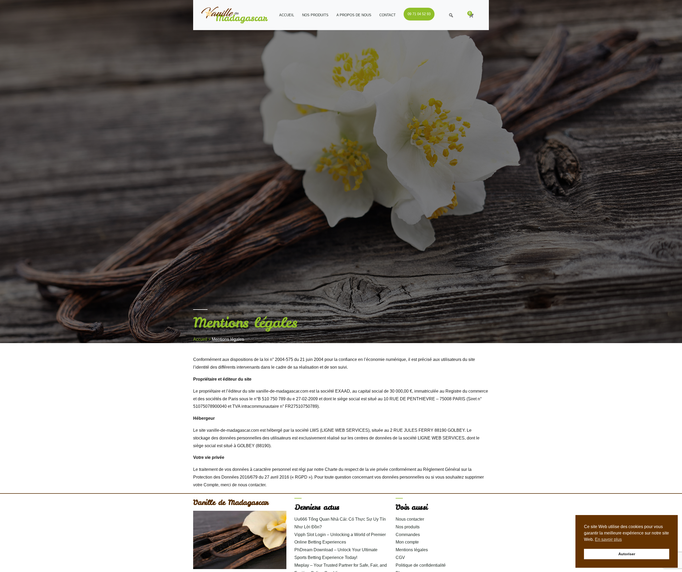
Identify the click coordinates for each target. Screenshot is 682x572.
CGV (400, 557)
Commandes (408, 534)
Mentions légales (412, 550)
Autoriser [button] (626, 554)
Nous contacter (410, 519)
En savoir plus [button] (608, 539)
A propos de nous (353, 15)
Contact (387, 15)
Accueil (286, 15)
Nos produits (315, 15)
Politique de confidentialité (421, 565)
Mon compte (407, 542)
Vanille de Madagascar (230, 502)
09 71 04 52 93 (419, 14)
